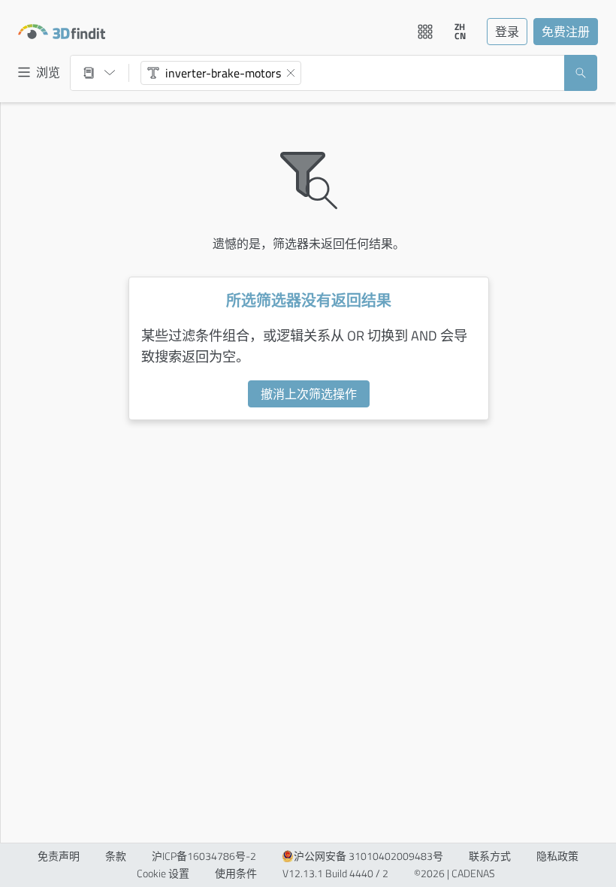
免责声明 (59, 856)
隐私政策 (557, 856)
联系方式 (490, 856)
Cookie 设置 (163, 873)
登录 (507, 32)
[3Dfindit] (61, 31)
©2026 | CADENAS (454, 873)
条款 (115, 856)
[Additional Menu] (425, 31)
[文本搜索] (153, 73)
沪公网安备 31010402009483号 (368, 856)
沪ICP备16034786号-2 (204, 856)
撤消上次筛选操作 (309, 394)
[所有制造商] (99, 73)
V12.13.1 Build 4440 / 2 (335, 873)
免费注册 (566, 32)
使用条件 (236, 873)
